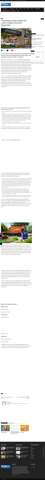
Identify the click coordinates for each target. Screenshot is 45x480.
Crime (24, 8)
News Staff (3, 26)
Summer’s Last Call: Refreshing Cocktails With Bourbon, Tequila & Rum (10, 448)
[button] (43, 8)
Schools (20, 8)
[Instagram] (43, 0)
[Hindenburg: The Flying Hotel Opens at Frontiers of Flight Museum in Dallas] (3, 452)
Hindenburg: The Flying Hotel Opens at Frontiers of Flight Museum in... (9, 452)
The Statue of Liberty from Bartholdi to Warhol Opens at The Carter (36, 44)
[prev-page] (1, 435)
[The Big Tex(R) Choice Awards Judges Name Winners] (5, 428)
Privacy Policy (24, 0)
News (4, 17)
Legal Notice (13, 10)
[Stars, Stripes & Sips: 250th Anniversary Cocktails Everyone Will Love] (3, 456)
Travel (17, 8)
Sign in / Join (2, 0)
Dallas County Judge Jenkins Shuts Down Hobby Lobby (7, 397)
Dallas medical (4, 76)
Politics (28, 8)
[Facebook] (42, 0)
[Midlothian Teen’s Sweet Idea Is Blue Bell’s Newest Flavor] (18, 448)
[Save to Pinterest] (1, 238)
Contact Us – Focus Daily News (18, 0)
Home (1, 17)
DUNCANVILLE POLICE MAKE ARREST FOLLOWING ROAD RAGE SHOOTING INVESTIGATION (15, 432)
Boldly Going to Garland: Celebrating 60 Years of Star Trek (37, 47)
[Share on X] (1, 236)
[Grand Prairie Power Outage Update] (18, 452)
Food (18, 10)
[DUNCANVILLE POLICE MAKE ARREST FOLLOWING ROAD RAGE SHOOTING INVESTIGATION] (15, 428)
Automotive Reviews (6, 10)
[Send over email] (1, 242)
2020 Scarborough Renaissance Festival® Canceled (23, 397)
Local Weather (12, 8)
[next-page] (2, 435)
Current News (5, 8)
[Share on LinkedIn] (1, 240)
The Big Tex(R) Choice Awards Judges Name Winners (37, 36)
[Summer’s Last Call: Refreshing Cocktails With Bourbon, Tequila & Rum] (3, 448)
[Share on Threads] (1, 244)
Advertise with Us (12, 0)
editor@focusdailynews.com (20, 475)
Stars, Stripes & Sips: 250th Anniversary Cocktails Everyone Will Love (10, 456)
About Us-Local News (7, 0)
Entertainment (37, 8)
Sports (32, 8)
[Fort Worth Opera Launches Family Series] (24, 428)
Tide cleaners (5, 393)
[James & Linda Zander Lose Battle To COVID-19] (18, 456)
